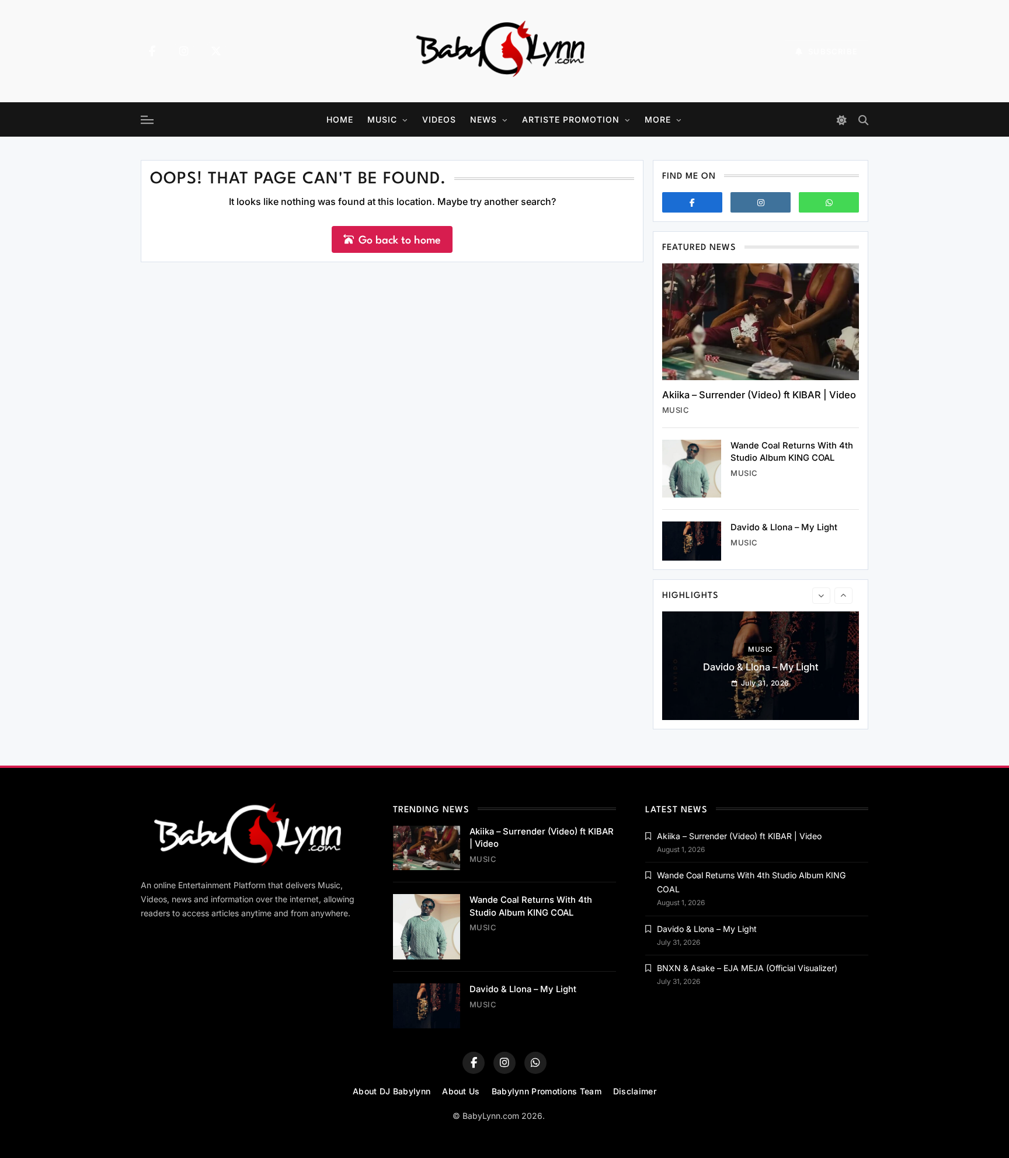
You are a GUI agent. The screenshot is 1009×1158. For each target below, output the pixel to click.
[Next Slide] (843, 595)
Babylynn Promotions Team (546, 1091)
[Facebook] (152, 51)
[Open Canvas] (147, 120)
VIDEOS (439, 119)
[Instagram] (184, 51)
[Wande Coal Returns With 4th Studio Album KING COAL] (691, 469)
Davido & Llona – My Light (783, 527)
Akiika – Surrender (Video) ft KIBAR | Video (759, 395)
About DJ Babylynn (391, 1091)
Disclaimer (634, 1091)
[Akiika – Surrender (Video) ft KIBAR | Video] (760, 321)
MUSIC (382, 119)
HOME (339, 119)
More (658, 119)
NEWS (483, 119)
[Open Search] (863, 120)
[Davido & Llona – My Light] (691, 541)
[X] (216, 51)
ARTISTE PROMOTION (571, 119)
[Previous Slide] (821, 595)
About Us (460, 1091)
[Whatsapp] (829, 202)
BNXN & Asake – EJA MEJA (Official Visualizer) (747, 968)
